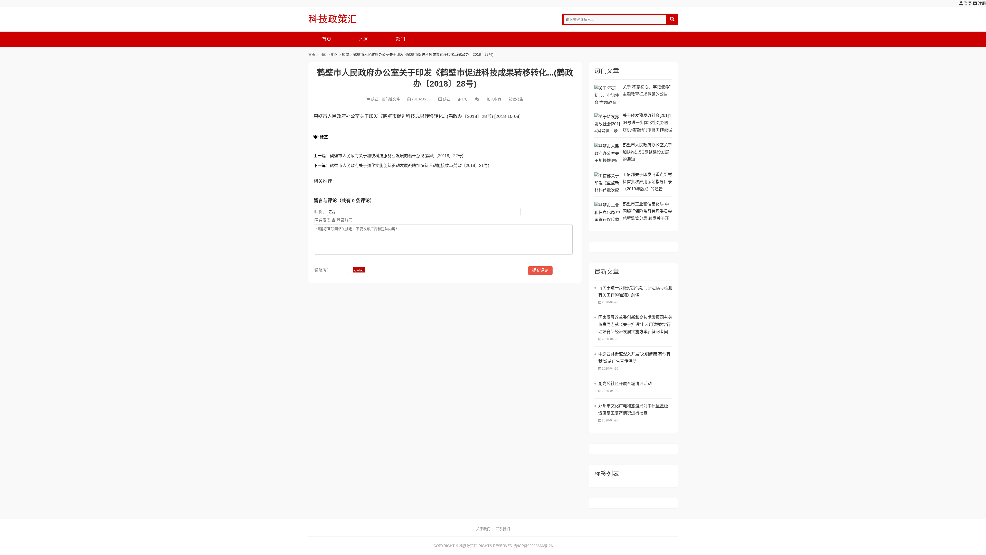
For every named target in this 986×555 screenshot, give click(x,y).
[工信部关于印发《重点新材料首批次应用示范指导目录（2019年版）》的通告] (607, 182)
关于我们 (483, 529)
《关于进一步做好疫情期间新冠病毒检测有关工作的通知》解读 (635, 291)
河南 (323, 54)
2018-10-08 (421, 99)
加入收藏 (494, 99)
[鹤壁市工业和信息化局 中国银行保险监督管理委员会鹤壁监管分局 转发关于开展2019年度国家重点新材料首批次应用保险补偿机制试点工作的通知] (607, 211)
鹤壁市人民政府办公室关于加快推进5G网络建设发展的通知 (647, 152)
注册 (981, 3)
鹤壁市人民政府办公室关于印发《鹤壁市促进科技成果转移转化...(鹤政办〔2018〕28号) (423, 54)
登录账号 (344, 220)
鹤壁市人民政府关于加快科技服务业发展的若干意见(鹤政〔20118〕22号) (396, 156)
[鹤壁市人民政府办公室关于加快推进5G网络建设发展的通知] (607, 152)
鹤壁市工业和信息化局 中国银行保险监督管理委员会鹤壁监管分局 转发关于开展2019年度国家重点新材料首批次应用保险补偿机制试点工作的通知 (647, 212)
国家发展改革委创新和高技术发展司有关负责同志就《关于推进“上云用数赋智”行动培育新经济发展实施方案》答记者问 (635, 324)
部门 (400, 39)
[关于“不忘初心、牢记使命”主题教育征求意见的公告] (607, 94)
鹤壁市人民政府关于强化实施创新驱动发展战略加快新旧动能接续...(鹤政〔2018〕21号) (409, 165)
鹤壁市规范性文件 (385, 99)
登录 (967, 3)
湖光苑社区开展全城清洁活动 (625, 383)
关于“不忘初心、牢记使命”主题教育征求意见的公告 (646, 90)
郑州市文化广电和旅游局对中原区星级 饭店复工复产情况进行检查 (633, 409)
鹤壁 (345, 54)
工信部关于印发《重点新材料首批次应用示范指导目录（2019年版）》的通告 (647, 181)
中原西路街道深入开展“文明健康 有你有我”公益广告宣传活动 (634, 357)
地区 (363, 39)
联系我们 (503, 529)
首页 (326, 39)
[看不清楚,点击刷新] (359, 269)
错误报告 (516, 99)
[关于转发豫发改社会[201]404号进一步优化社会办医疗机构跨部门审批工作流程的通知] (607, 123)
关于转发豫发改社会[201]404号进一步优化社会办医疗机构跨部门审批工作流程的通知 (647, 123)
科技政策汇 (332, 19)
